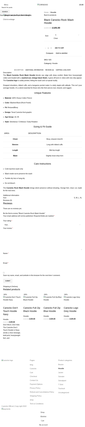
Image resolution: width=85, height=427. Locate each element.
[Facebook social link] (38, 1)
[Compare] (5, 303)
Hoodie (5, 319)
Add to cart (59, 48)
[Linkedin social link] (45, 1)
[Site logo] (42, 5)
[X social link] (40, 1)
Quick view (5, 352)
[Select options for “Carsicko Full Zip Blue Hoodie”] (46, 328)
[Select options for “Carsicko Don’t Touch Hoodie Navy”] (5, 347)
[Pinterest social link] (42, 1)
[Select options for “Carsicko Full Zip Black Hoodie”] (26, 328)
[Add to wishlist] (5, 342)
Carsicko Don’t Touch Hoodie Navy (10, 311)
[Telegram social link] (47, 1)
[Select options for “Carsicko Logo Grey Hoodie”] (66, 328)
